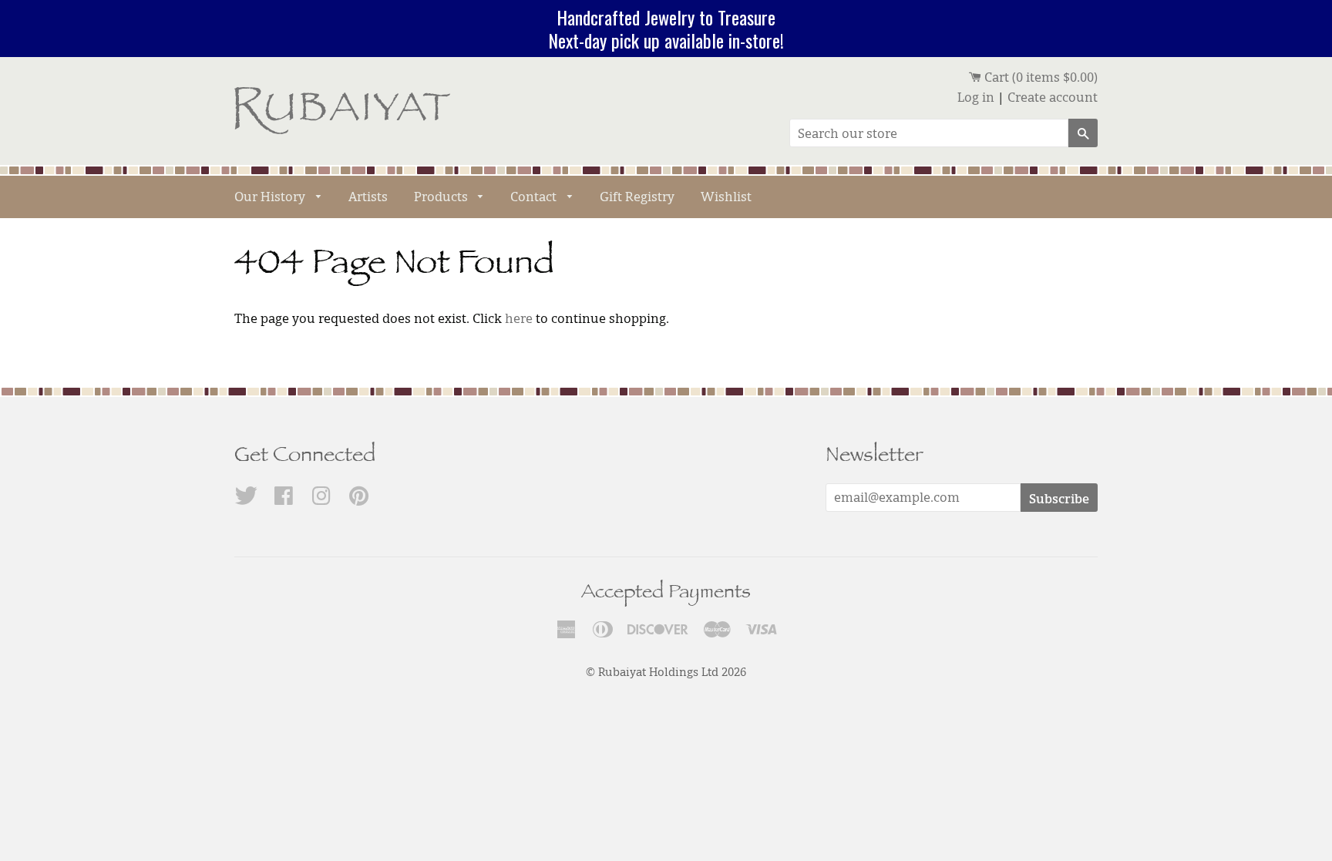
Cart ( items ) (1039, 77)
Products (442, 196)
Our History (271, 196)
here (519, 318)
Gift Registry (637, 196)
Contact (535, 196)
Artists (368, 196)
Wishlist (726, 196)
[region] (666, 28)
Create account (1052, 97)
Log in (975, 97)
